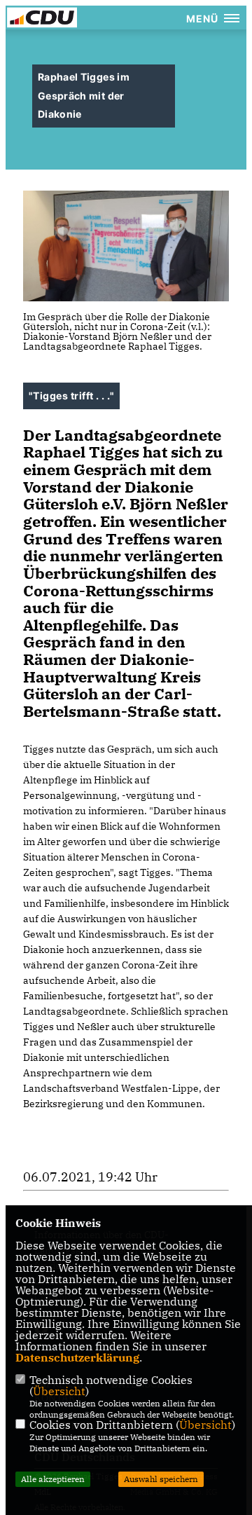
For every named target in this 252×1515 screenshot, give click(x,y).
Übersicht (59, 1391)
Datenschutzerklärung (77, 1357)
